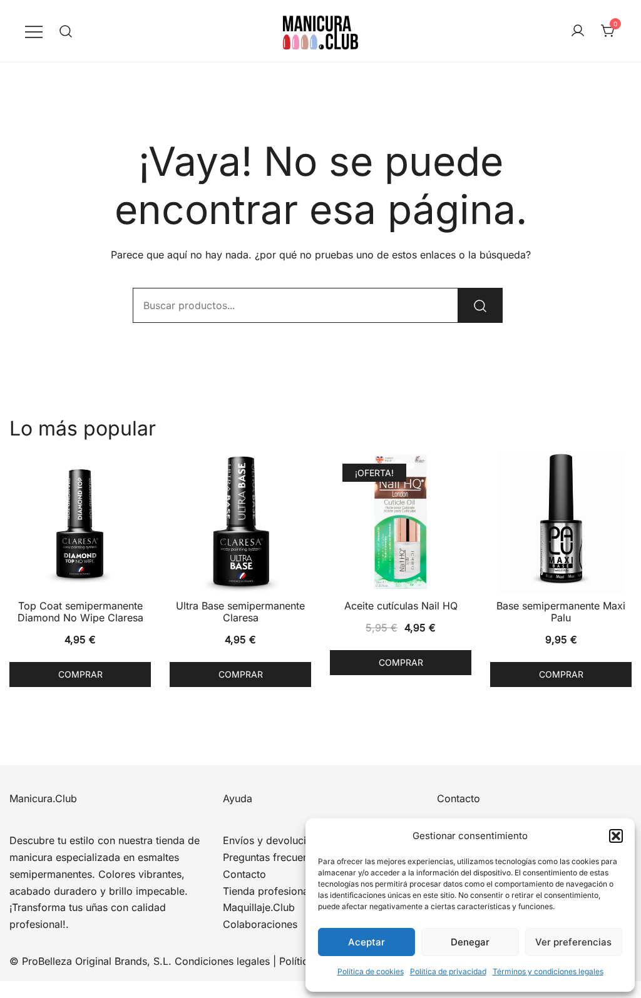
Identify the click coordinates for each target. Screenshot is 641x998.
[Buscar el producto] (480, 305)
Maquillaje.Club (259, 907)
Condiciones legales (222, 961)
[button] (616, 836)
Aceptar (366, 942)
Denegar (470, 942)
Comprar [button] (80, 674)
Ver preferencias (573, 942)
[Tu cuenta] (577, 31)
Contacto (244, 874)
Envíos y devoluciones (276, 840)
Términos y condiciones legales (548, 971)
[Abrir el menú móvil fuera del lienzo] (34, 31)
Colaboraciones (260, 924)
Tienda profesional (267, 891)
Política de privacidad (448, 971)
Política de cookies (370, 971)
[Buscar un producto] (66, 31)
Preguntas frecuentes (272, 857)
